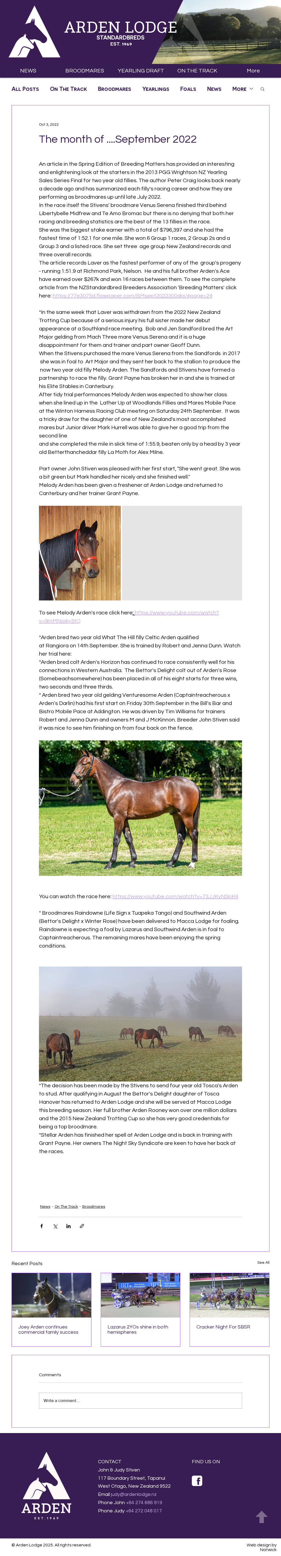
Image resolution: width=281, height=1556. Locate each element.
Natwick (268, 1549)
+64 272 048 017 (144, 1510)
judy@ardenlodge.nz (134, 1494)
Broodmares (114, 88)
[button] (141, 71)
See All (263, 1263)
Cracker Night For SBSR (223, 1327)
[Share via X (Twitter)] (55, 1226)
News (214, 88)
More (239, 88)
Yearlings (155, 88)
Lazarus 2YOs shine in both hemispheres (138, 1329)
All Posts (25, 88)
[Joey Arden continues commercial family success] (51, 1295)
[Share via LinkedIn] (68, 1226)
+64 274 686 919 (144, 1502)
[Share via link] (82, 1226)
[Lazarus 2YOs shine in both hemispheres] (140, 1295)
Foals (188, 88)
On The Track (68, 88)
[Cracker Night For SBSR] (229, 1295)
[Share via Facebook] (41, 1226)
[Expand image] (80, 553)
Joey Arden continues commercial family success (48, 1329)
